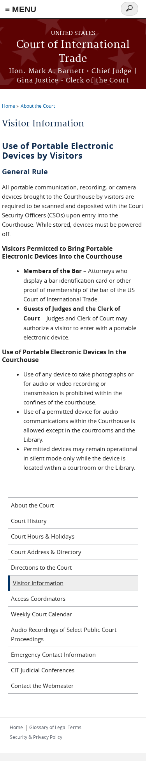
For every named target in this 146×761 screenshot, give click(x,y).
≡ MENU (20, 9)
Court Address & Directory (46, 552)
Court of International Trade (73, 51)
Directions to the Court (41, 567)
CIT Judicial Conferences (42, 670)
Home (8, 106)
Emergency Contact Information (53, 654)
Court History (29, 521)
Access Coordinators (38, 598)
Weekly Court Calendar (41, 614)
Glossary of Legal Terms (55, 727)
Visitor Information (38, 583)
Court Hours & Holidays (42, 536)
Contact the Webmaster (42, 685)
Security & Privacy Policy (36, 737)
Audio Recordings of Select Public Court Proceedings (63, 634)
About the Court (38, 106)
